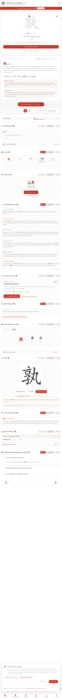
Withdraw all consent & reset (52, 684)
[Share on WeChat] (31, 51)
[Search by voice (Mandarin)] (33, 110)
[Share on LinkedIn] (27, 51)
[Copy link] (40, 51)
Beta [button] (24, 2)
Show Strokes (21, 391)
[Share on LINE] (37, 51)
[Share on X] (22, 51)
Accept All (53, 681)
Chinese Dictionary (7, 58)
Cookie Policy (34, 688)
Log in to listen (32, 192)
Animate (32, 391)
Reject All (43, 681)
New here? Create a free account (29, 296)
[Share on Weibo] (34, 51)
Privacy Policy (28, 688)
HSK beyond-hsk (16, 58)
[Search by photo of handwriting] (29, 110)
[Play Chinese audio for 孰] (56, 16)
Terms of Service (41, 688)
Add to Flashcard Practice (31, 46)
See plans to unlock (12, 296)
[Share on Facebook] (24, 51)
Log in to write (42, 391)
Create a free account (33, 195)
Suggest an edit (53, 58)
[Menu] (59, 3)
